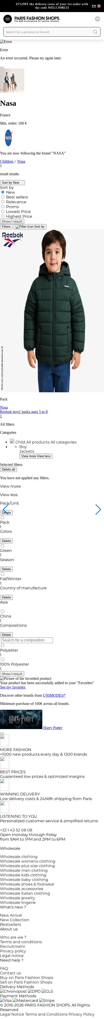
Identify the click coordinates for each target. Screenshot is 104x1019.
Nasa (21, 161)
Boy (23, 446)
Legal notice (12, 955)
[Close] (2, 67)
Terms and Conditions (46, 1014)
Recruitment (12, 946)
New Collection (14, 920)
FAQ (4, 968)
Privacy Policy (81, 1014)
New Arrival (11, 915)
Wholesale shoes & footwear (27, 884)
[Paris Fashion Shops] (37, 19)
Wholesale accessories (21, 888)
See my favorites (12, 687)
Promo (12, 206)
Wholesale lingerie (18, 902)
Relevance (16, 202)
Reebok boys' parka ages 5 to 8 (24, 412)
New (10, 192)
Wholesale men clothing (24, 870)
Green (6, 550)
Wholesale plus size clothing (27, 866)
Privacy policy (13, 951)
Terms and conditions (21, 942)
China (5, 616)
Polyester (9, 650)
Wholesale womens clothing (27, 861)
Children (7, 161)
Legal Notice (12, 1014)
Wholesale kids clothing (23, 875)
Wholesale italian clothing (25, 893)
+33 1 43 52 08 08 (16, 830)
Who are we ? (13, 937)
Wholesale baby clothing (24, 879)
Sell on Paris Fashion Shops (26, 982)
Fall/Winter (10, 578)
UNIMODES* (54, 695)
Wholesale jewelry (17, 898)
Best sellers (17, 197)
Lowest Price (18, 211)
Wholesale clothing (18, 856)
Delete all (8, 469)
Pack (4, 522)
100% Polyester (14, 664)
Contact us (10, 973)
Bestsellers (10, 924)
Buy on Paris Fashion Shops (26, 977)
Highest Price (19, 216)
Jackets (26, 451)
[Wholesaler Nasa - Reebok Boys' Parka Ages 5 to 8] (52, 311)
